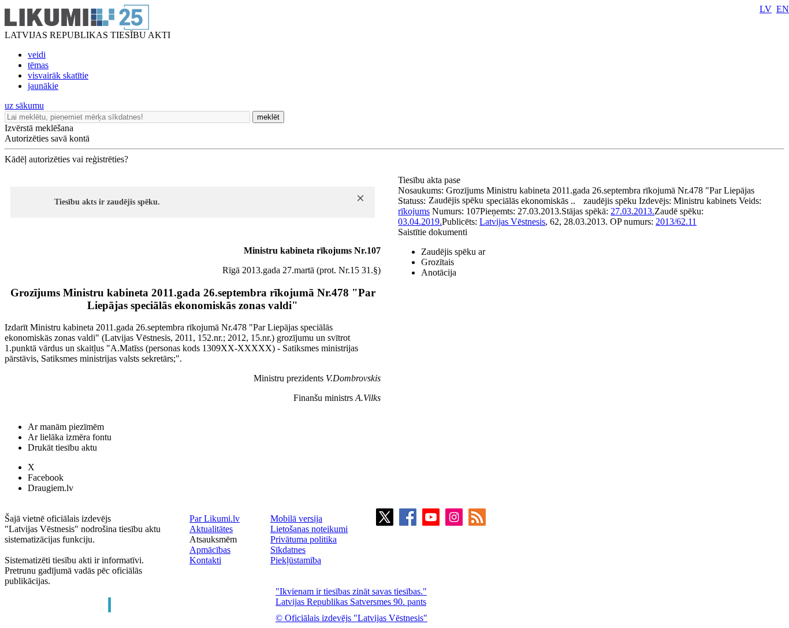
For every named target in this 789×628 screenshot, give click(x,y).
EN (782, 9)
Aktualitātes (211, 529)
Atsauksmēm (213, 539)
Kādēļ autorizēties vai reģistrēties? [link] (66, 159)
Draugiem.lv (50, 488)
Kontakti (205, 560)
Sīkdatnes (288, 550)
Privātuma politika (303, 539)
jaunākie (43, 86)
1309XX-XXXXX (237, 348)
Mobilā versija (296, 518)
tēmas (38, 65)
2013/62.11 (676, 221)
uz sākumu (24, 105)
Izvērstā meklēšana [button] (39, 128)
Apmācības (209, 550)
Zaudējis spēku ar (453, 252)
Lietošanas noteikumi (309, 529)
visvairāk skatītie (58, 75)
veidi (37, 55)
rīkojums (414, 211)
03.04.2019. (420, 221)
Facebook (46, 477)
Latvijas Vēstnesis (512, 221)
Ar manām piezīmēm (66, 427)
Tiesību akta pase (430, 180)
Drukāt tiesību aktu (62, 447)
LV (766, 9)
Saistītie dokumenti (432, 232)
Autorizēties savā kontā (47, 138)
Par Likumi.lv (214, 518)
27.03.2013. (632, 211)
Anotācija (438, 272)
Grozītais (437, 262)
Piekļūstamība (295, 560)
